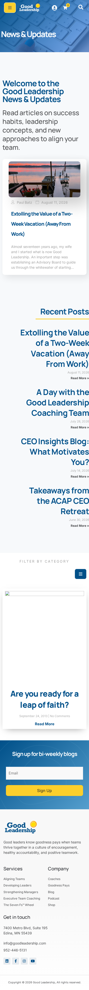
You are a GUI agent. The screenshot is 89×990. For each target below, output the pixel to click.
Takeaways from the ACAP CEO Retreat (59, 501)
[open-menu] (10, 7)
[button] (81, 8)
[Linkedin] (6, 961)
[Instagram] (24, 961)
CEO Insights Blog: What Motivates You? (55, 451)
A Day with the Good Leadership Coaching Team (57, 402)
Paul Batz (24, 202)
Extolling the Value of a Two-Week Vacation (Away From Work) (41, 223)
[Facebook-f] (15, 961)
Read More (44, 724)
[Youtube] (32, 961)
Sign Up (44, 790)
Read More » (80, 378)
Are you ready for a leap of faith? (44, 699)
